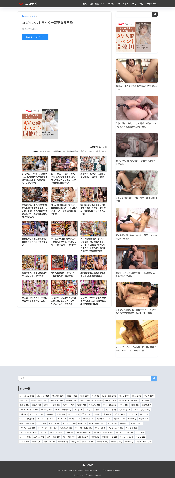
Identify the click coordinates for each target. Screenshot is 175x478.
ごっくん (137, 423)
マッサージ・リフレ (48, 428)
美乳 (135, 405)
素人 (85, 4)
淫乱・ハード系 (52, 405)
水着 (75, 442)
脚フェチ (50, 442)
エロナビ (31, 3)
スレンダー (57, 400)
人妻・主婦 (66, 151)
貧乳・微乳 (57, 432)
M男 (124, 423)
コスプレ (75, 419)
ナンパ (41, 423)
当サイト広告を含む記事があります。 (84, 470)
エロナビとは (61, 470)
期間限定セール (109, 437)
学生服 (63, 442)
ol (97, 414)
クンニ (141, 437)
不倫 (57, 151)
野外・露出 (54, 437)
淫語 (62, 419)
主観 (88, 410)
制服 (50, 414)
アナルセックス (115, 428)
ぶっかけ (25, 437)
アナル (144, 419)
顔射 (99, 410)
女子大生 (120, 414)
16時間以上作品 (83, 432)
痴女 (137, 396)
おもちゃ (39, 437)
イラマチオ (37, 414)
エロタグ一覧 (151, 4)
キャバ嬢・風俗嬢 (84, 428)
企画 (82, 423)
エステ (113, 423)
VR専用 (111, 400)
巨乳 (141, 4)
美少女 (124, 396)
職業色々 (103, 442)
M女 (43, 432)
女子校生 (110, 4)
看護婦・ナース (144, 442)
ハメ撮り (47, 410)
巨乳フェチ (66, 428)
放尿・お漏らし (97, 423)
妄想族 (82, 405)
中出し (134, 4)
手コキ (86, 414)
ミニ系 (24, 442)
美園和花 (117, 442)
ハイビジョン (47, 151)
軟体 (105, 151)
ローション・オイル (46, 419)
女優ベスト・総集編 (104, 432)
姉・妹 (83, 437)
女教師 (37, 442)
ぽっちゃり (88, 442)
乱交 (144, 414)
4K (96, 396)
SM (102, 4)
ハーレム (132, 428)
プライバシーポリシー (111, 470)
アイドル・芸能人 (125, 432)
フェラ (149, 396)
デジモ (111, 410)
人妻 (91, 4)
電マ (129, 442)
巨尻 (78, 410)
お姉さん (124, 410)
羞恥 (24, 414)
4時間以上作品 (39, 400)
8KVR (147, 405)
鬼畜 (95, 437)
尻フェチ (73, 414)
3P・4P (72, 400)
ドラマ (123, 405)
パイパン (55, 423)
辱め (107, 414)
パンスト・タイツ (28, 432)
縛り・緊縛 (69, 437)
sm (70, 432)
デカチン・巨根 (27, 428)
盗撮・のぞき (27, 423)
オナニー (120, 419)
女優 (118, 4)
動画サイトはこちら (35, 37)
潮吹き (37, 405)
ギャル (125, 4)
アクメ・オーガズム (29, 410)
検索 (155, 14)
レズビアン (69, 423)
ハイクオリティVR (129, 400)
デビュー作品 (27, 419)
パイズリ (95, 405)
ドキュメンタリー (141, 410)
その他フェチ (104, 419)
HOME (89, 465)
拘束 (132, 419)
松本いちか (127, 437)
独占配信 (58, 396)
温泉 (140, 432)
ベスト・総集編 (63, 410)
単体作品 (43, 396)
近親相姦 (89, 419)
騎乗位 (24, 405)
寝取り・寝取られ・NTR (83, 151)
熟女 (97, 4)
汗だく (100, 428)
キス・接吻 (110, 405)
